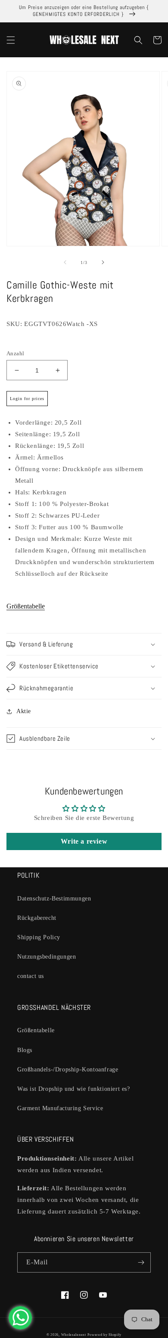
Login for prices (27, 398)
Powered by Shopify (104, 1335)
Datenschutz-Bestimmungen (54, 898)
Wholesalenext (73, 1335)
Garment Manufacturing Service (60, 1108)
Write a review (84, 841)
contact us (30, 976)
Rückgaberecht (36, 918)
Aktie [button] (23, 711)
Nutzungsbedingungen (46, 956)
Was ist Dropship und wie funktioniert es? (73, 1089)
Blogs (24, 1050)
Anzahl (15, 353)
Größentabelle (25, 606)
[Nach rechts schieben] (102, 262)
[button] (10, 40)
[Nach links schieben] (65, 262)
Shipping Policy (38, 937)
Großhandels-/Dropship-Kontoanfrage (67, 1069)
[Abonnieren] (140, 1262)
